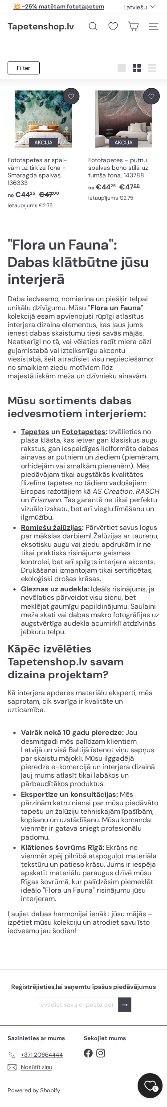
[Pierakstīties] (124, 1004)
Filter (23, 68)
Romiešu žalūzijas (51, 527)
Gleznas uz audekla (54, 589)
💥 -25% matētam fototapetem (58, 6)
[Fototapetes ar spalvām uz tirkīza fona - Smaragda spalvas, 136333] (43, 148)
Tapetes (35, 431)
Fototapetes (84, 431)
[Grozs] (133, 26)
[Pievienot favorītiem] (71, 96)
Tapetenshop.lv (41, 26)
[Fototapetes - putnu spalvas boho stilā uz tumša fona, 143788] (124, 144)
